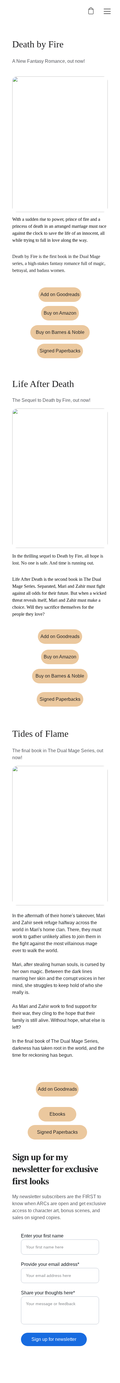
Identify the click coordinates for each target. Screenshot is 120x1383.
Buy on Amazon (60, 313)
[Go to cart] (91, 11)
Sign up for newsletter (53, 1339)
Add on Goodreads (60, 294)
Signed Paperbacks (60, 350)
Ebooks (57, 1114)
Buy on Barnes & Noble (60, 332)
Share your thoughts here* (48, 1292)
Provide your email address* (50, 1264)
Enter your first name (42, 1235)
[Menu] (107, 11)
